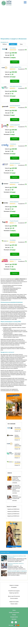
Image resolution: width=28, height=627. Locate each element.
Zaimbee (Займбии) (14, 201)
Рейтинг (5, 44)
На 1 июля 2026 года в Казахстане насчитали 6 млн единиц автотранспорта (16, 488)
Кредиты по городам (14, 585)
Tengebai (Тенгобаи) (14, 182)
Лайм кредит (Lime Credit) (16, 86)
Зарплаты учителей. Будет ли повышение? (17, 571)
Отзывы (14, 614)
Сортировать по (4, 42)
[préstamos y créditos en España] (18, 625)
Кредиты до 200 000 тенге (13, 511)
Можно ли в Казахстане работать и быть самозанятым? (17, 556)
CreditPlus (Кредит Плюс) (15, 67)
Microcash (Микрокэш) (15, 163)
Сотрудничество (14, 617)
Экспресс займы (14, 603)
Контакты (14, 619)
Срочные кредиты (14, 598)
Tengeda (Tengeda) (14, 221)
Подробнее (14, 61)
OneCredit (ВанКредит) (15, 105)
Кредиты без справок (14, 601)
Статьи (14, 610)
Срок (21, 44)
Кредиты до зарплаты (14, 592)
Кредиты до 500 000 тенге (13, 516)
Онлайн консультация (14, 612)
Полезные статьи (5, 552)
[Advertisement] (14, 20)
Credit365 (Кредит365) (15, 124)
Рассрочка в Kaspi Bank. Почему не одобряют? (16, 564)
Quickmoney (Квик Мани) (15, 259)
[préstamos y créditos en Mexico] (15, 625)
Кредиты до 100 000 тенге (13, 509)
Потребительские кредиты (14, 590)
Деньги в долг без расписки (14, 596)
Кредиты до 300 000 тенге (13, 513)
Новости (10, 472)
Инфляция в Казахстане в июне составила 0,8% (16, 497)
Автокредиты (14, 587)
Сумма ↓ (13, 44)
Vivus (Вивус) (13, 240)
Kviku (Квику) (13, 48)
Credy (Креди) (13, 144)
